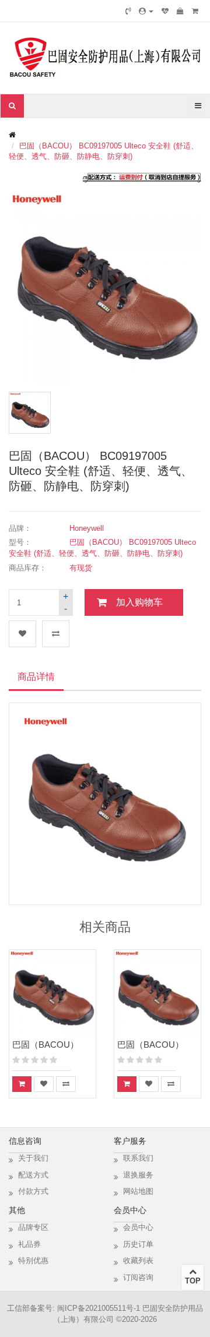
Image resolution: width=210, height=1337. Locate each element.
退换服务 (138, 1175)
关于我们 (33, 1158)
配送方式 (33, 1175)
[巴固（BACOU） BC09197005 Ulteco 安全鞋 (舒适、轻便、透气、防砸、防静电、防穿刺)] (30, 413)
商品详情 (36, 677)
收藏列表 (138, 1260)
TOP (193, 1280)
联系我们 (138, 1158)
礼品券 (29, 1244)
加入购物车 (139, 602)
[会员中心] (146, 11)
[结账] (195, 11)
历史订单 (138, 1244)
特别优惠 (33, 1260)
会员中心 (138, 1227)
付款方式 (33, 1191)
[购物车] (180, 11)
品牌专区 (33, 1227)
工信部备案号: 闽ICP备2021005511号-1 (73, 1308)
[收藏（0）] (165, 11)
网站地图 (138, 1191)
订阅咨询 (138, 1277)
